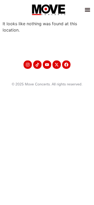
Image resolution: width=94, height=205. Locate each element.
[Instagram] (28, 64)
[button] (87, 9)
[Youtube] (47, 64)
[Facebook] (66, 64)
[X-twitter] (56, 64)
